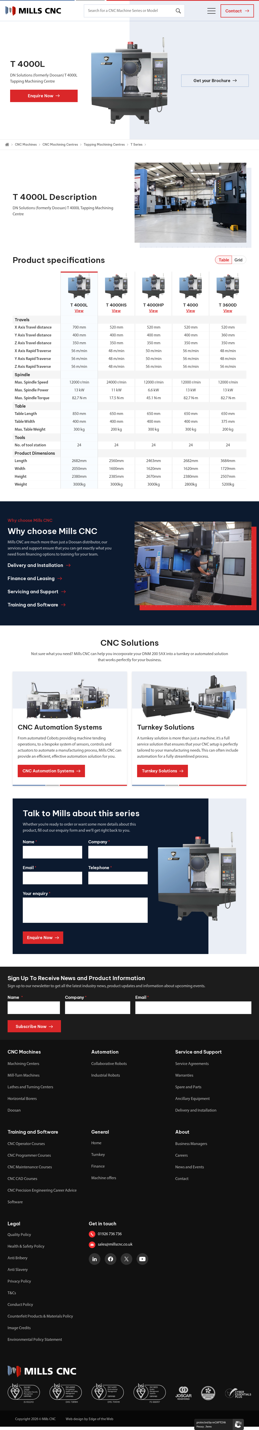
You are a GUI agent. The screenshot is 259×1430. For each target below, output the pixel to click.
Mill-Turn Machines (23, 1076)
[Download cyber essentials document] (238, 1393)
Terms (209, 1426)
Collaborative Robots (109, 1064)
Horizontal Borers (22, 1099)
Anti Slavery (18, 1270)
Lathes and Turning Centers (30, 1087)
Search (178, 10)
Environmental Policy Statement (35, 1340)
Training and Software (33, 1132)
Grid (238, 260)
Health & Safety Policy (26, 1247)
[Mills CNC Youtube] (142, 1259)
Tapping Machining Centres (104, 144)
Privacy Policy (19, 1282)
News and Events (189, 1167)
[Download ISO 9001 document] (150, 1393)
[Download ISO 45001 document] (66, 1393)
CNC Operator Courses (26, 1144)
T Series (136, 144)
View (79, 311)
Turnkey (98, 1155)
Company (76, 997)
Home (96, 1143)
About (182, 1132)
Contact (181, 1179)
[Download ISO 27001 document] (24, 1393)
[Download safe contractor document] (208, 1393)
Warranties (184, 1076)
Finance (98, 1167)
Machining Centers (23, 1064)
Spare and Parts (188, 1087)
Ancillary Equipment (192, 1099)
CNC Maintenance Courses (30, 1167)
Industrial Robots (105, 1076)
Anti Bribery (18, 1258)
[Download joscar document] (183, 1393)
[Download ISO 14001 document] (108, 1393)
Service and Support (198, 1052)
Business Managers (191, 1144)
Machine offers (103, 1178)
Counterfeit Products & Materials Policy (40, 1316)
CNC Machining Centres (60, 144)
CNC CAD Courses (22, 1179)
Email (142, 997)
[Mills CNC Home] (33, 11)
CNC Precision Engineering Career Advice (42, 1191)
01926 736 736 (110, 1234)
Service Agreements (192, 1064)
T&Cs (12, 1293)
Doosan (14, 1111)
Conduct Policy (20, 1305)
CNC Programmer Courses (29, 1156)
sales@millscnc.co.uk (115, 1245)
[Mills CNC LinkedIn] (94, 1259)
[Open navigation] (211, 11)
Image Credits (19, 1328)
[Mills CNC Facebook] (110, 1259)
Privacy (200, 1426)
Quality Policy (19, 1235)
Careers (181, 1156)
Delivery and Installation (196, 1111)
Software (15, 1202)
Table (224, 260)
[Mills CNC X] (126, 1259)
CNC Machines (26, 144)
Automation (105, 1052)
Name (15, 997)
